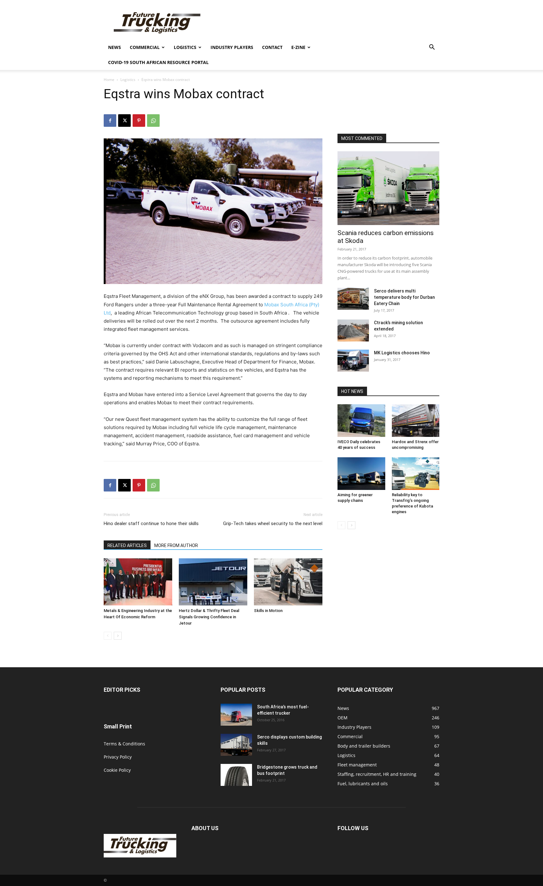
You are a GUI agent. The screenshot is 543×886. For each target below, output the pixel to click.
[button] (431, 48)
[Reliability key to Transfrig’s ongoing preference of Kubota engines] (416, 473)
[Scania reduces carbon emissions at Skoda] (388, 188)
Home (109, 79)
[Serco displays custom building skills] (236, 745)
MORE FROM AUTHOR (176, 545)
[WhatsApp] (153, 120)
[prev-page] (108, 636)
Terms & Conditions (124, 744)
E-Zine (298, 47)
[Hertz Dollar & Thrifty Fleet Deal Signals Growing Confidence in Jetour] (213, 581)
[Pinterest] (139, 120)
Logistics (185, 47)
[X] (124, 120)
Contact (272, 47)
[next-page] (118, 636)
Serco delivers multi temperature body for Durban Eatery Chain (404, 297)
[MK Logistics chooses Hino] (353, 361)
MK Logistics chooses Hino (402, 352)
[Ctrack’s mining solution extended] (353, 330)
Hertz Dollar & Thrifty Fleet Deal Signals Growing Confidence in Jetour (209, 617)
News (114, 47)
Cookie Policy (117, 770)
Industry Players (232, 47)
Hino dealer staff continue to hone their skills (151, 523)
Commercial (145, 47)
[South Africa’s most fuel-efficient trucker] (236, 715)
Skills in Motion (268, 610)
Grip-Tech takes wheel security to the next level (272, 523)
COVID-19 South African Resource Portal (158, 62)
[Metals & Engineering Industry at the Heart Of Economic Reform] (138, 581)
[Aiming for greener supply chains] (361, 473)
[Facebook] (110, 120)
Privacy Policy (118, 757)
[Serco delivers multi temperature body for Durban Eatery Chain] (353, 299)
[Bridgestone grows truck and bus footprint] (236, 775)
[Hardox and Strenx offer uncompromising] (416, 420)
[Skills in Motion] (288, 581)
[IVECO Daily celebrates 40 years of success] (361, 420)
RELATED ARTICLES (127, 545)
